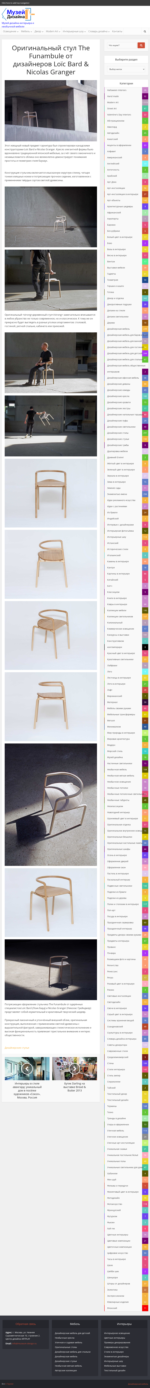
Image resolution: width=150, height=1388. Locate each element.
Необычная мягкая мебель (68, 1365)
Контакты (117, 31)
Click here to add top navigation (15, 3)
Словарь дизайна (97, 31)
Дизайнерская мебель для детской (72, 1333)
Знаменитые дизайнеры (116, 1356)
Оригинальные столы (66, 1347)
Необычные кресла (64, 1337)
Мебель (25, 31)
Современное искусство (116, 1347)
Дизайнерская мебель (66, 1356)
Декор (38, 31)
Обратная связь (26, 1324)
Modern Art (52, 31)
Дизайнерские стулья (17, 1047)
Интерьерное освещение (117, 1333)
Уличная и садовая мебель (68, 1342)
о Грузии (9, 1383)
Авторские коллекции (66, 1370)
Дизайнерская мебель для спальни (73, 1351)
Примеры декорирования (117, 1342)
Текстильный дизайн (114, 1370)
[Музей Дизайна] (18, 14)
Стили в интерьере (114, 1351)
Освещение (9, 31)
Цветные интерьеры (114, 1337)
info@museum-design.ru (24, 1343)
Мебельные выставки (115, 1365)
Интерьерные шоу (73, 31)
